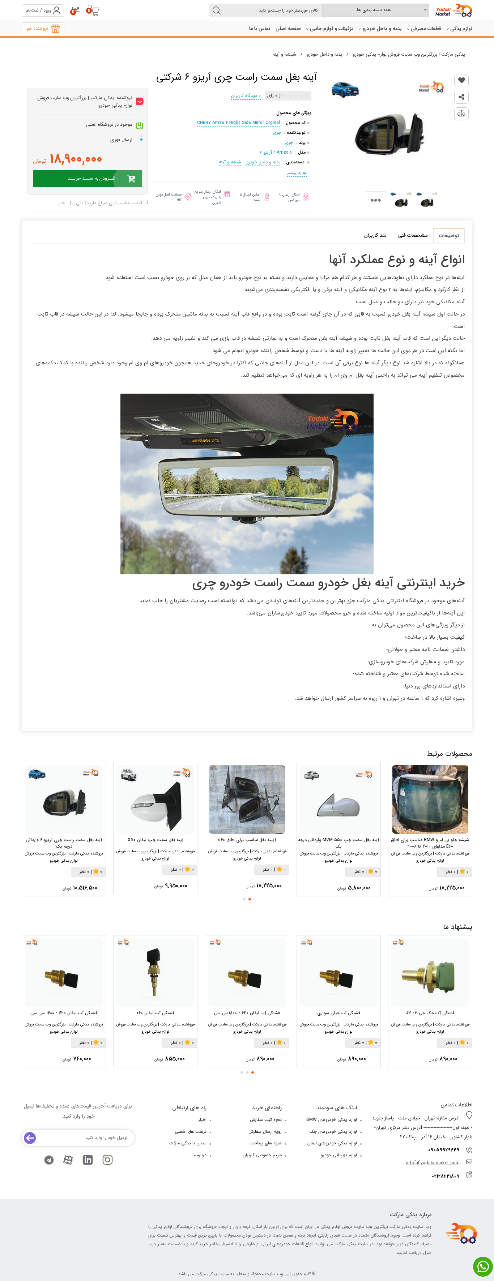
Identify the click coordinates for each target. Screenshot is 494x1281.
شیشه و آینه (230, 162)
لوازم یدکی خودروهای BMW (331, 1119)
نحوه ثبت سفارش (266, 1119)
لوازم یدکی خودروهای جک (333, 1131)
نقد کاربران (375, 235)
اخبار (202, 1119)
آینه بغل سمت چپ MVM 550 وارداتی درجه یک (338, 843)
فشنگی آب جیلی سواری (338, 1013)
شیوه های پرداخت (266, 1143)
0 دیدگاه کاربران (246, 95)
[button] (249, 899)
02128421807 (446, 1176)
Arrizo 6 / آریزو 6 (276, 152)
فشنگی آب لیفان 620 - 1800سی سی (247, 1013)
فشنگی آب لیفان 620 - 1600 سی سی (63, 1013)
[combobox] (375, 10)
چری (277, 132)
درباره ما (199, 1155)
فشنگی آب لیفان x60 (155, 1013)
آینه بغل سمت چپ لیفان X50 (155, 840)
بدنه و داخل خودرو (263, 162)
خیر (61, 203)
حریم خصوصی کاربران (262, 1155)
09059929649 (444, 1150)
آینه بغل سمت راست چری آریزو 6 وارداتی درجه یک (64, 843)
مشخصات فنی (412, 235)
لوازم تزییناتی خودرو (339, 1155)
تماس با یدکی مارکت (187, 1143)
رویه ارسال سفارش (265, 1131)
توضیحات (449, 236)
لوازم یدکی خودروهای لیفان (332, 1143)
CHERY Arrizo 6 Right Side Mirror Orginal (238, 122)
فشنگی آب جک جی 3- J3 (430, 1013)
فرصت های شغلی (190, 1131)
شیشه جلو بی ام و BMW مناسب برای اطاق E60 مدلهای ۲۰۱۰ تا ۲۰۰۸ (430, 843)
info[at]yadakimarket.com (433, 1163)
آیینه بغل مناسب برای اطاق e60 (247, 840)
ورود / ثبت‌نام (38, 10)
